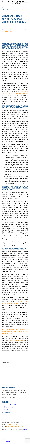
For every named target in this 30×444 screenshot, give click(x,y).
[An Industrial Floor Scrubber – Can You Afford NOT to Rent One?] (15, 35)
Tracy (11, 359)
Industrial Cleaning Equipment (18, 24)
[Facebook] (3, 431)
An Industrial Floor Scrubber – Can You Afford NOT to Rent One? (14, 19)
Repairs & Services (8, 408)
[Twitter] (3, 435)
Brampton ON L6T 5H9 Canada (6, 417)
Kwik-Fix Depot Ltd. (16, 340)
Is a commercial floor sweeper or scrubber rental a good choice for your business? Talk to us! (15, 331)
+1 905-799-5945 (12, 424)
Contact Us (6, 409)
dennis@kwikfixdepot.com (14, 426)
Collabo (26, 429)
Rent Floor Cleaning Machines (11, 404)
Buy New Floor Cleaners (9, 406)
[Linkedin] (3, 433)
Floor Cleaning (6, 24)
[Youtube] (3, 436)
